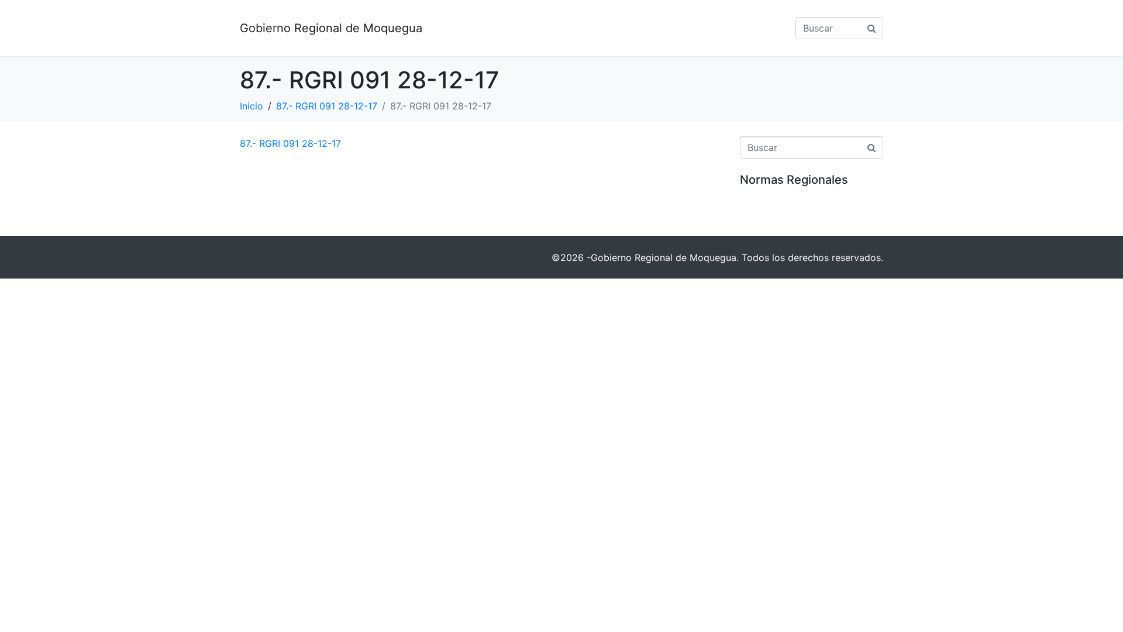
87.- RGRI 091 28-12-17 (290, 143)
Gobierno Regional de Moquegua (331, 28)
